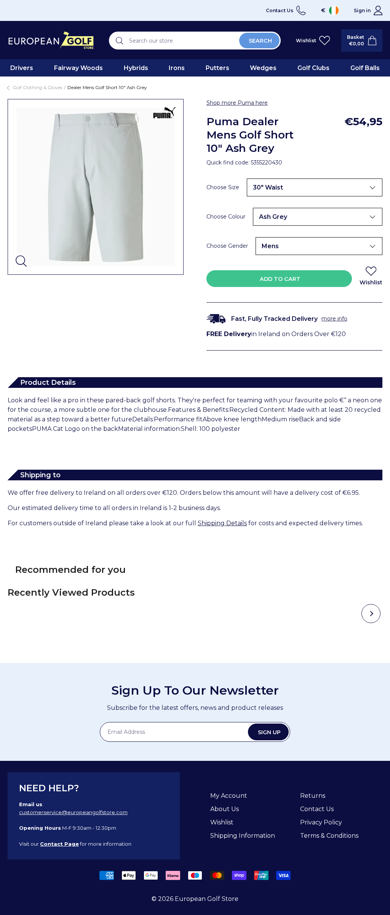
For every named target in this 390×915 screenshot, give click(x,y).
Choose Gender (227, 245)
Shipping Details (222, 523)
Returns (312, 795)
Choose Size (222, 187)
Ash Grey (273, 216)
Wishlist (221, 822)
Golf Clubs (313, 68)
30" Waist (268, 187)
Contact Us (317, 809)
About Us (224, 809)
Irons (177, 68)
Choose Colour (225, 216)
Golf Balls (365, 68)
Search (260, 40)
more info (334, 318)
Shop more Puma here (237, 102)
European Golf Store (206, 898)
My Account (228, 795)
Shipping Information (242, 835)
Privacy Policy (321, 822)
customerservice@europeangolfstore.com (73, 812)
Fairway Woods (78, 68)
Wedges (263, 68)
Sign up (269, 732)
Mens (270, 246)
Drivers (21, 68)
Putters (217, 68)
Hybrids (136, 68)
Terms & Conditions (329, 835)
